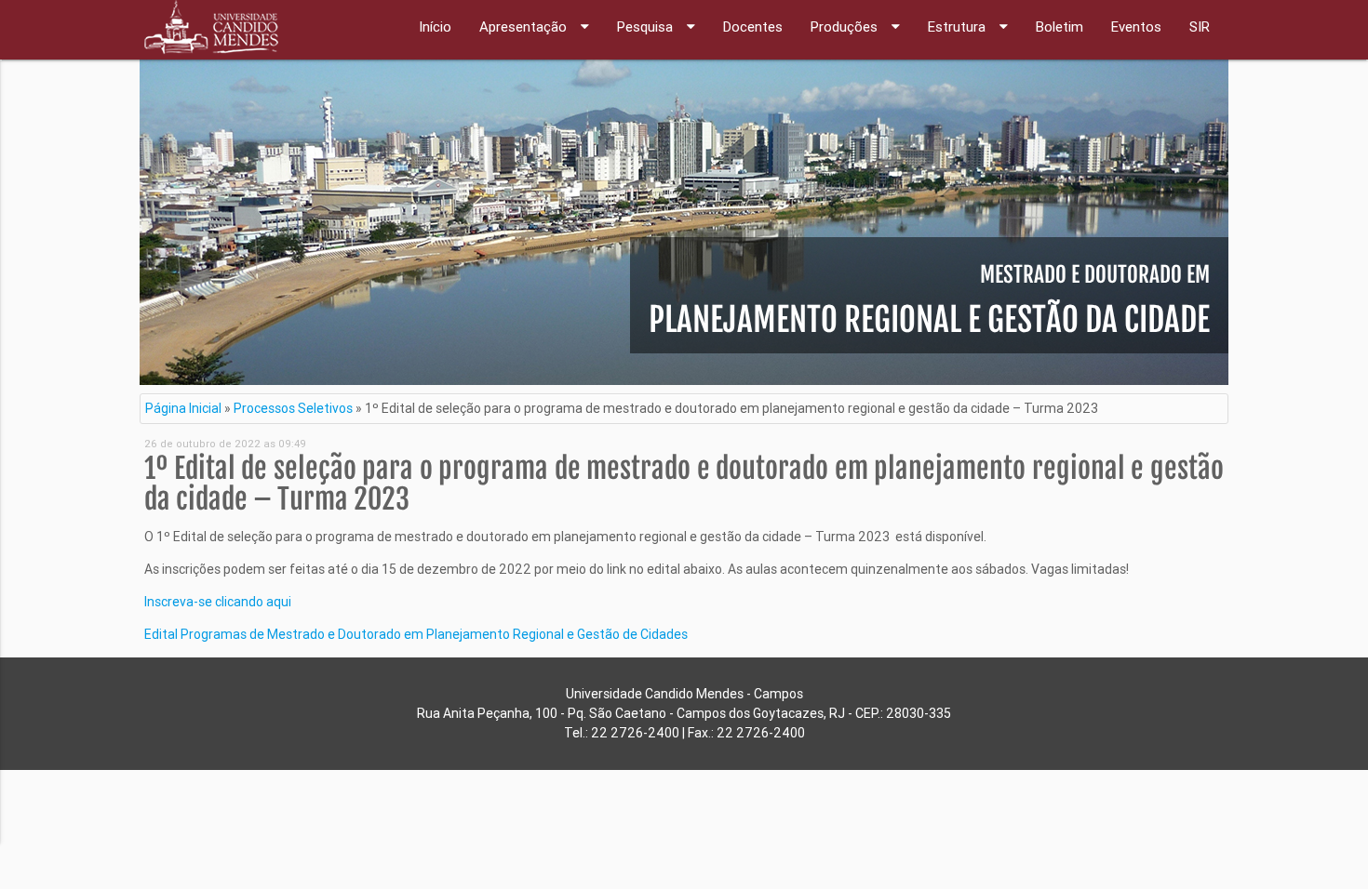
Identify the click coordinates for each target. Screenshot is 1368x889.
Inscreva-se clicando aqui (217, 601)
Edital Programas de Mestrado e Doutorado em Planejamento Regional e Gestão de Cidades (416, 634)
